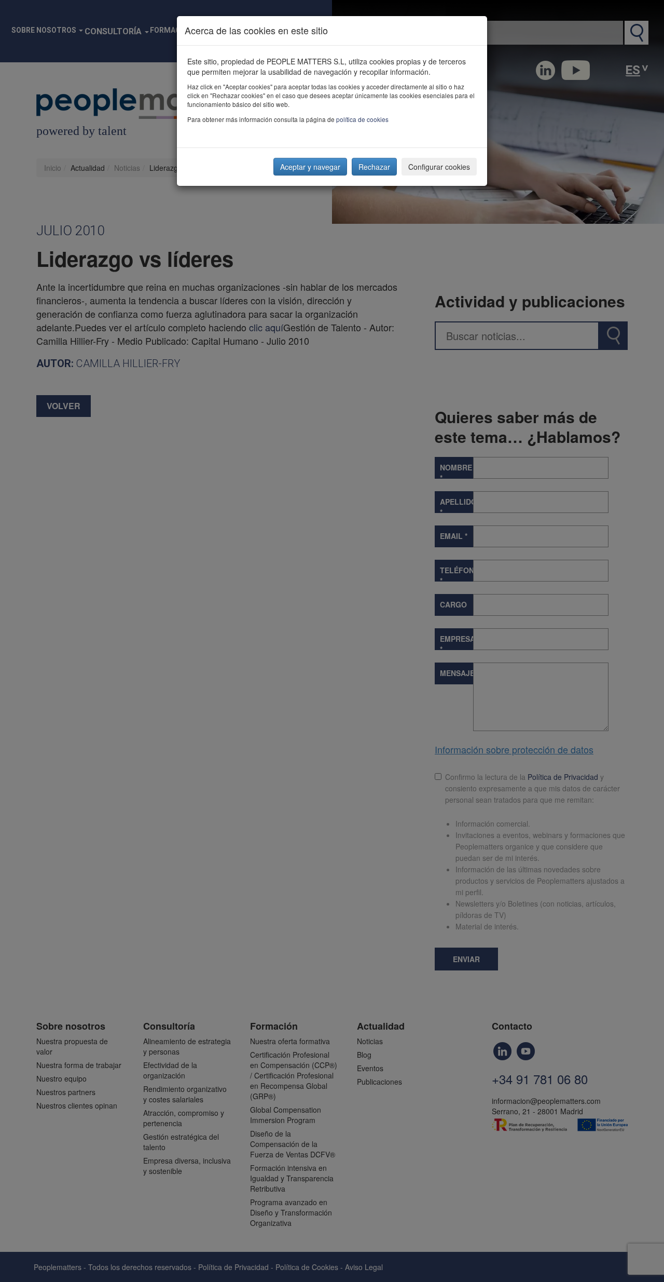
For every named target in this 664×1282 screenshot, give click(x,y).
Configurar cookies (439, 166)
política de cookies (362, 119)
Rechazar (374, 166)
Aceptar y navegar (310, 166)
